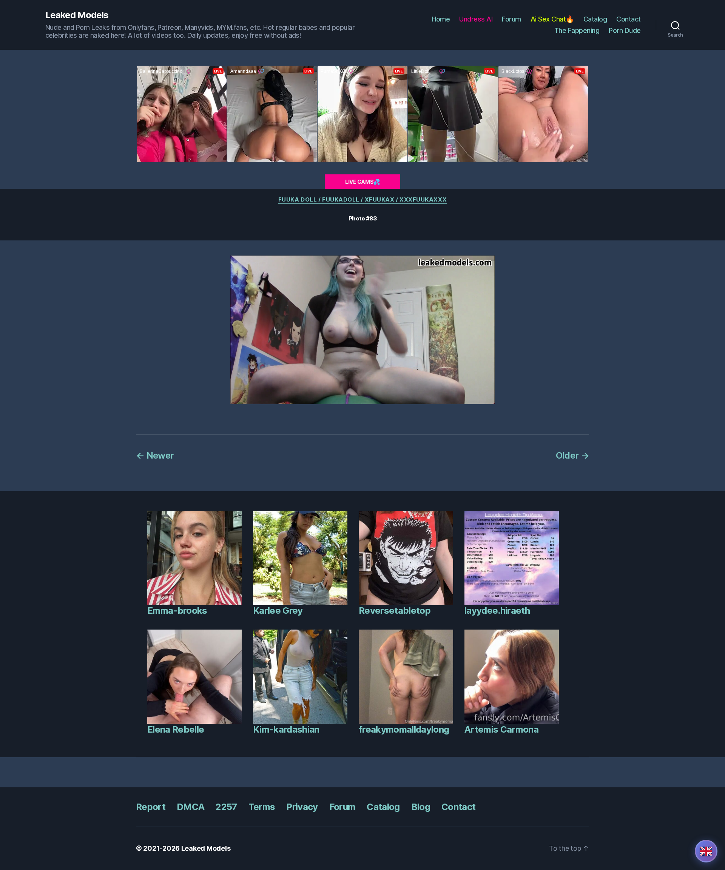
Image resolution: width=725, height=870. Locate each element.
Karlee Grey (278, 610)
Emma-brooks (177, 610)
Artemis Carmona (501, 729)
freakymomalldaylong (404, 729)
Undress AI (475, 19)
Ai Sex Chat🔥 (552, 19)
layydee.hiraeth (497, 610)
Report (150, 806)
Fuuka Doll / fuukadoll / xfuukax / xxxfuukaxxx (362, 199)
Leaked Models (76, 15)
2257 (226, 806)
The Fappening (577, 30)
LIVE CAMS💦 (362, 182)
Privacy (302, 806)
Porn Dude (625, 30)
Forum (511, 19)
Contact (628, 19)
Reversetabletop (394, 610)
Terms (261, 806)
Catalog (595, 19)
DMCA (190, 806)
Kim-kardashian (286, 729)
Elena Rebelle (175, 729)
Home (441, 19)
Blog (420, 806)
